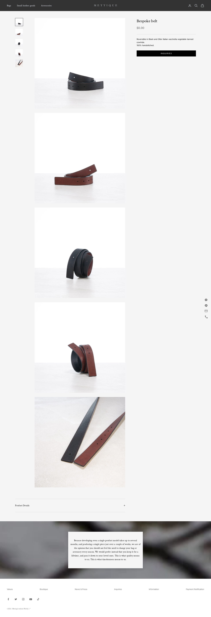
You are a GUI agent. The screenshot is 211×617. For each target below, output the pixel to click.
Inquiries (166, 53)
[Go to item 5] (19, 63)
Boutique (44, 589)
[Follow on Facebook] (8, 599)
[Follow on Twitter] (15, 599)
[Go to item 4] (19, 53)
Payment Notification (195, 589)
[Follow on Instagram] (23, 599)
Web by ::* (27, 609)
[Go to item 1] (19, 22)
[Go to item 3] (19, 43)
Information (154, 589)
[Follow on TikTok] (38, 599)
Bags (9, 5)
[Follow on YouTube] (30, 599)
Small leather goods (26, 5)
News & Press (81, 589)
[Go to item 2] (19, 32)
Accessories (46, 5)
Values (10, 589)
